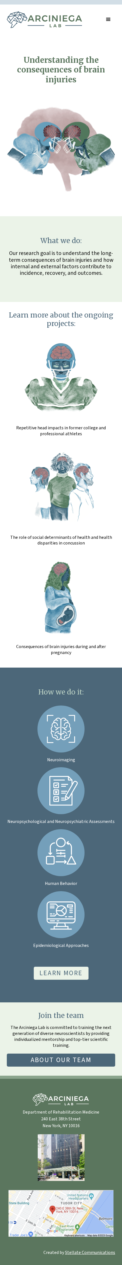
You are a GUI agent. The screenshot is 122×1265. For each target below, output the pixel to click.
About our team (61, 1060)
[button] (108, 19)
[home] (44, 19)
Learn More (61, 973)
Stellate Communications (90, 1252)
